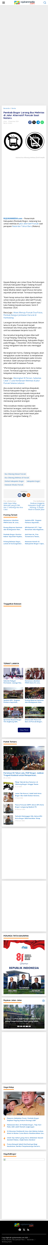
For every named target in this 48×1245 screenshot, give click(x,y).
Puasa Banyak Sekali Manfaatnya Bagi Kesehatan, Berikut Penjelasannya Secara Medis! (23, 1145)
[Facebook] (19, 495)
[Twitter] (24, 495)
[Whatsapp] (42, 122)
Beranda (30, 1240)
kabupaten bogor (33, 481)
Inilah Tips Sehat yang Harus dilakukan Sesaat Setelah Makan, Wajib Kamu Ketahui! (25, 1139)
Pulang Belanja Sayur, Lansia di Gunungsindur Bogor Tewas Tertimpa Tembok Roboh (12, 543)
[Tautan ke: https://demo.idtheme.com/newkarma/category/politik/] (43, 1000)
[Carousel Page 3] (24, 1026)
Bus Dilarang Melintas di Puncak (17, 478)
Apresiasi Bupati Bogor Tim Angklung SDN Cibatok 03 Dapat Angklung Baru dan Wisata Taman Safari (12, 721)
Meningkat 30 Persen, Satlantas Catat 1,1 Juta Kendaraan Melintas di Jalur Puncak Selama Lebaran (22, 381)
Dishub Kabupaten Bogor (14, 481)
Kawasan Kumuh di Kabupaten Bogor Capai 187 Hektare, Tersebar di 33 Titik (34, 543)
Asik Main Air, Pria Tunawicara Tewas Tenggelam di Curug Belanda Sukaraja (32, 535)
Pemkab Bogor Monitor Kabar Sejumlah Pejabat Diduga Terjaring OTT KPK (13, 535)
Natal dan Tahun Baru (22, 226)
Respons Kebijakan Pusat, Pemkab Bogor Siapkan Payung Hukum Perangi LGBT (23, 1119)
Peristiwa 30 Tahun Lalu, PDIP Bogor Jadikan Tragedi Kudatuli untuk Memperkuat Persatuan (23, 774)
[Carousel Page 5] (29, 1026)
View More (24, 730)
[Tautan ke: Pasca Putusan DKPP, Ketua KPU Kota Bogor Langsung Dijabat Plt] (8, 808)
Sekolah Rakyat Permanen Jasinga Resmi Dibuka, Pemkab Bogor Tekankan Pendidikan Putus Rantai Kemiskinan (13, 682)
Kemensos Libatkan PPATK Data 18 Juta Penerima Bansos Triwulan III (11, 521)
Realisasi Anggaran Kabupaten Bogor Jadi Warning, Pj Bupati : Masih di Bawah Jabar (36, 505)
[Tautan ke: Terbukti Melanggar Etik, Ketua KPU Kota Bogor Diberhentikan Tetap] (8, 820)
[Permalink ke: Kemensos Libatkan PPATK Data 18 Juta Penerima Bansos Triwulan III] (35, 673)
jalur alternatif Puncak (29, 223)
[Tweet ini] (34, 122)
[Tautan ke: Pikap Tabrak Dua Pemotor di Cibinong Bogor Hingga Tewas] (8, 786)
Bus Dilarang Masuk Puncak (15, 474)
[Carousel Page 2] (21, 1026)
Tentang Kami (7, 1242)
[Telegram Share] (38, 122)
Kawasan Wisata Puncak (14, 485)
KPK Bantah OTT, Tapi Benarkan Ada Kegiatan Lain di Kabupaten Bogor (34, 528)
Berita (5, 123)
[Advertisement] (24, 30)
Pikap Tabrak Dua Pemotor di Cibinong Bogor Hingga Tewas (26, 783)
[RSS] (28, 495)
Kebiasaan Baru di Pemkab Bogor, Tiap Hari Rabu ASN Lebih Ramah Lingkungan (24, 1126)
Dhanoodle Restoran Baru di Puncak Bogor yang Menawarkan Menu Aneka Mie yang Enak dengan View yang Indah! (35, 721)
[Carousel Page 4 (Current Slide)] (27, 1026)
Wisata (10, 123)
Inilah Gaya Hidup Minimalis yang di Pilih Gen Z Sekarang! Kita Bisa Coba (13, 505)
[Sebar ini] (30, 122)
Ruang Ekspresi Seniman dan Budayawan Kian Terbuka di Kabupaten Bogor (12, 528)
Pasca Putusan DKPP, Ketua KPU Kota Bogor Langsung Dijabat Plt (29, 806)
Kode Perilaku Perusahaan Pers (13, 1240)
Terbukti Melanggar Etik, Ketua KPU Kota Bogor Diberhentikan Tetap (28, 817)
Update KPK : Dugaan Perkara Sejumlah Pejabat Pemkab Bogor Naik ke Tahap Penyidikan (34, 521)
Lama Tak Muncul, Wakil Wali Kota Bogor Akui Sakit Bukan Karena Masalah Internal (28, 794)
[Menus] (3, 2)
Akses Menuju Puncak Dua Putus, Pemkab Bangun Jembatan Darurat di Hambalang (23, 315)
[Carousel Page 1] (18, 1026)
